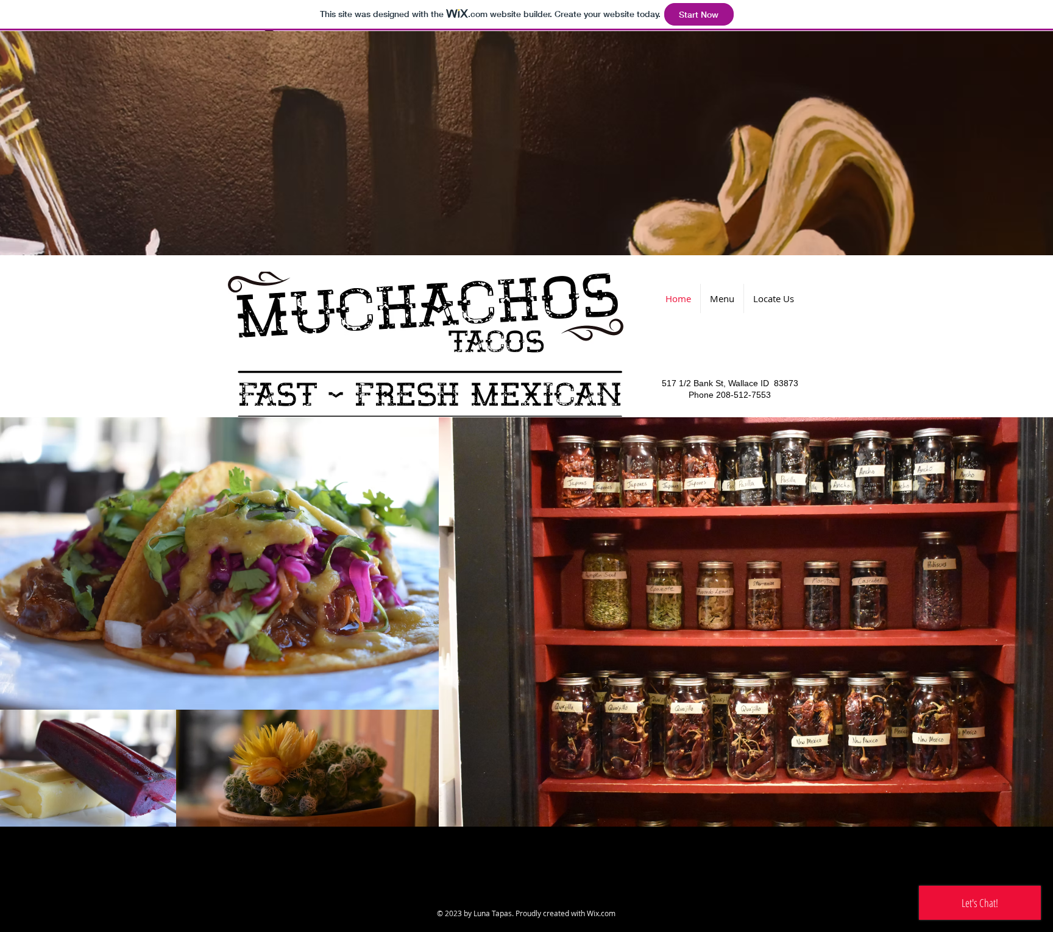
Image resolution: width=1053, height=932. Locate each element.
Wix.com (601, 913)
